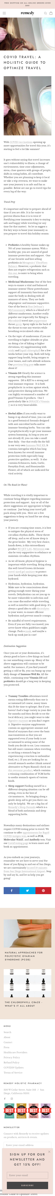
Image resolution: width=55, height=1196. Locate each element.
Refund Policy (11, 1062)
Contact (8, 1042)
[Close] (49, 1152)
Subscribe (27, 1185)
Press (6, 1047)
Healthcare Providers (15, 1052)
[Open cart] (51, 13)
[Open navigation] (4, 13)
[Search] (45, 13)
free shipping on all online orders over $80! (27, 4)
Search (7, 1032)
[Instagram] (12, 1098)
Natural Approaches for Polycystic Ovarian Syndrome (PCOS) (24, 956)
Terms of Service (13, 1072)
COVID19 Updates (14, 1067)
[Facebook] (5, 1098)
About (7, 1037)
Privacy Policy (12, 1057)
